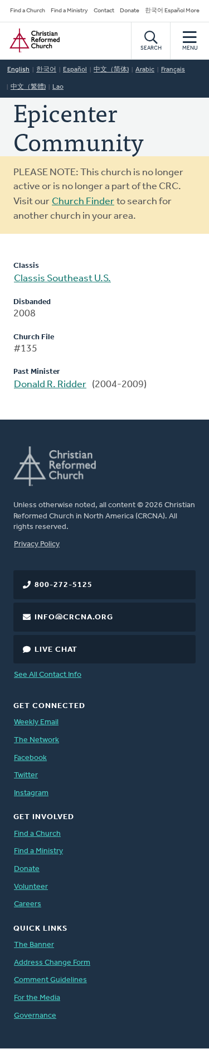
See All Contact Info (47, 675)
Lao (58, 87)
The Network (36, 740)
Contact (104, 11)
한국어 (46, 69)
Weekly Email (36, 722)
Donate (129, 11)
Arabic (144, 69)
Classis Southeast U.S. (62, 279)
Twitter (26, 775)
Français (173, 69)
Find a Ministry (69, 11)
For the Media (37, 998)
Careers (27, 904)
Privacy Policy (37, 544)
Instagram (31, 793)
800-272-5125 (64, 585)
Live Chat (56, 650)
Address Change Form (52, 963)
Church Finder (83, 202)
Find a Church (27, 11)
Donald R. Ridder (50, 385)
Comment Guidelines (50, 980)
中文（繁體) (28, 87)
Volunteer (31, 887)
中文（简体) (111, 69)
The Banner (34, 945)
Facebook (30, 758)
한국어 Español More (172, 11)
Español (75, 69)
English (18, 69)
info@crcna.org (74, 617)
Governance (35, 1016)
